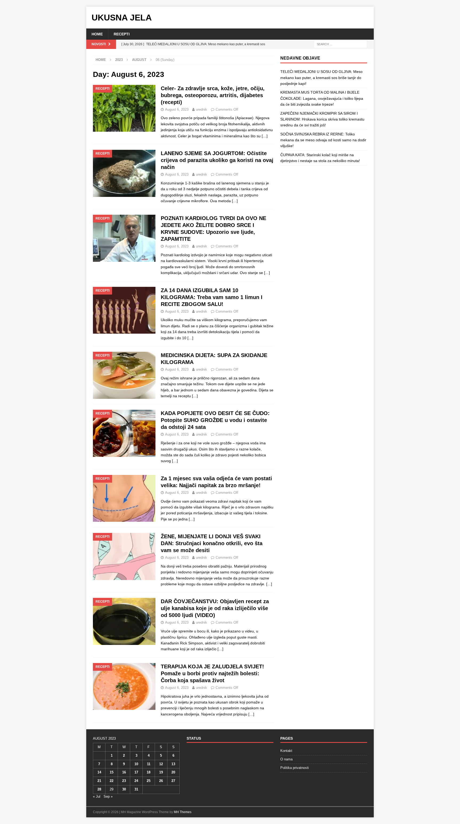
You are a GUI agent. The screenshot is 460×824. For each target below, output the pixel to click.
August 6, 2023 (176, 109)
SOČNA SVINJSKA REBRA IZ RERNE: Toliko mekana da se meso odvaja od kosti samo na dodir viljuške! (323, 140)
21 (99, 781)
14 (99, 772)
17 (136, 772)
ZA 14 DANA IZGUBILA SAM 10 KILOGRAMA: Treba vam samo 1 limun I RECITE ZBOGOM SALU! (211, 297)
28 (99, 789)
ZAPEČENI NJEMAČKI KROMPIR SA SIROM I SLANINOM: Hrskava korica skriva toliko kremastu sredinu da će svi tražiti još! (322, 119)
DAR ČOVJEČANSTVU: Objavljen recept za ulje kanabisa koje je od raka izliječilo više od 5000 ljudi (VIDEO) (215, 608)
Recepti (122, 34)
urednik (201, 109)
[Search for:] (340, 44)
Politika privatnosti (294, 768)
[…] (265, 136)
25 (148, 781)
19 (161, 772)
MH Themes (182, 812)
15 (111, 772)
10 (136, 764)
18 (148, 772)
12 (161, 764)
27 (173, 781)
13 (173, 764)
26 (161, 781)
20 (173, 772)
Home (97, 34)
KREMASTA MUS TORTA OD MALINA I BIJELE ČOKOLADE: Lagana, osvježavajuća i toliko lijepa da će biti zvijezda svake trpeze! (321, 98)
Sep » (108, 796)
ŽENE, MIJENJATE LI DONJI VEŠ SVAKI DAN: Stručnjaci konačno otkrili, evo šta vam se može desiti (211, 543)
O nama (286, 759)
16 (124, 772)
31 (136, 789)
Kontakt (286, 751)
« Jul (96, 796)
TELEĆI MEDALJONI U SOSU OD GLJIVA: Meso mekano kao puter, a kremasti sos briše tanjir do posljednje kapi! (321, 77)
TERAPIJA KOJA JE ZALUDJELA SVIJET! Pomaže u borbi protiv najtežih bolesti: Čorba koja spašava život (212, 673)
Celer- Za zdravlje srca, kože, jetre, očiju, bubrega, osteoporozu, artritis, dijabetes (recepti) (213, 95)
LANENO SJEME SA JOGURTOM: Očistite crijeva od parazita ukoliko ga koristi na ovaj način (217, 160)
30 (124, 789)
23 (124, 781)
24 (136, 781)
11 (148, 764)
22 (111, 781)
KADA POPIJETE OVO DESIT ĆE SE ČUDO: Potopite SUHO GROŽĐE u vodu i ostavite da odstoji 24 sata (215, 420)
